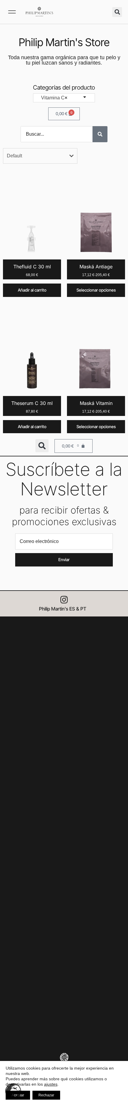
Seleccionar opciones (96, 289)
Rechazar (46, 1095)
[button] (12, 12)
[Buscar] (100, 134)
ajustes (50, 1084)
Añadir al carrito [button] (32, 289)
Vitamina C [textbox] (52, 97)
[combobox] (64, 97)
